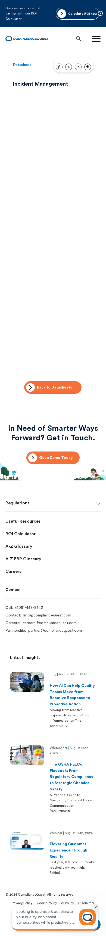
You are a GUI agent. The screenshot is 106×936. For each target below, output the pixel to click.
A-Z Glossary (18, 546)
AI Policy (67, 903)
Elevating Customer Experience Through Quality (68, 850)
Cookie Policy (47, 903)
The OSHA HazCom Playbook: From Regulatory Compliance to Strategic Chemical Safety (71, 777)
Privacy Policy (22, 903)
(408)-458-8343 (29, 608)
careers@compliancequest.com (50, 623)
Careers (13, 571)
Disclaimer (86, 903)
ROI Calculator (20, 534)
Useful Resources (23, 521)
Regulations (17, 503)
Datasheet (22, 65)
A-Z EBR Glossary (23, 559)
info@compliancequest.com (47, 615)
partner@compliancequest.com (55, 631)
